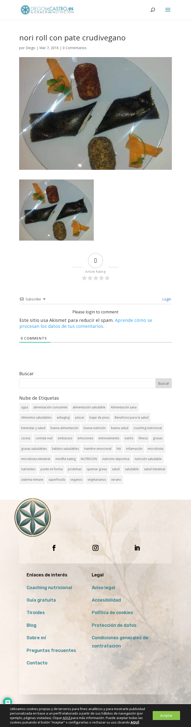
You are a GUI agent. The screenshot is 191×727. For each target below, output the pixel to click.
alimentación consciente (50, 407)
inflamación (134, 449)
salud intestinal (154, 469)
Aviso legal (103, 587)
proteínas (75, 469)
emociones (85, 438)
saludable (132, 469)
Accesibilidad (106, 600)
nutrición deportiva (115, 459)
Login (166, 299)
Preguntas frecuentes (51, 650)
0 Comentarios (75, 47)
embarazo (65, 438)
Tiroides (36, 612)
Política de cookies (112, 612)
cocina (25, 438)
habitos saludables (65, 449)
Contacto (37, 663)
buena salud (119, 428)
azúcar (79, 417)
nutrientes (28, 469)
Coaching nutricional (49, 587)
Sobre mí (36, 637)
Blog (31, 625)
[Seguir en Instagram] (95, 548)
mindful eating (65, 459)
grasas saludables (34, 449)
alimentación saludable (89, 407)
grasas (157, 438)
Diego (30, 47)
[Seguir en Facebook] (54, 548)
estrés (129, 438)
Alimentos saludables (36, 417)
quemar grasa (97, 469)
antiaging (63, 417)
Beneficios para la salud (131, 417)
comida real (44, 438)
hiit (119, 449)
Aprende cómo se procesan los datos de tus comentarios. (85, 323)
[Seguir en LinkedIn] (137, 548)
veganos (76, 479)
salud (116, 469)
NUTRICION (89, 459)
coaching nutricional (148, 428)
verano (116, 479)
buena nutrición (95, 428)
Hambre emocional (97, 449)
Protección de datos (114, 625)
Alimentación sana (124, 407)
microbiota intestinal (35, 459)
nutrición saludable (148, 459)
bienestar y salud (33, 428)
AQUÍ (67, 718)
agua (24, 407)
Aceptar (166, 715)
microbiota (155, 449)
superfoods (56, 479)
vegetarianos (97, 479)
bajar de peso (99, 417)
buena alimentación (64, 428)
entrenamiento (108, 438)
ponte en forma (52, 469)
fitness (143, 438)
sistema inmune (32, 479)
